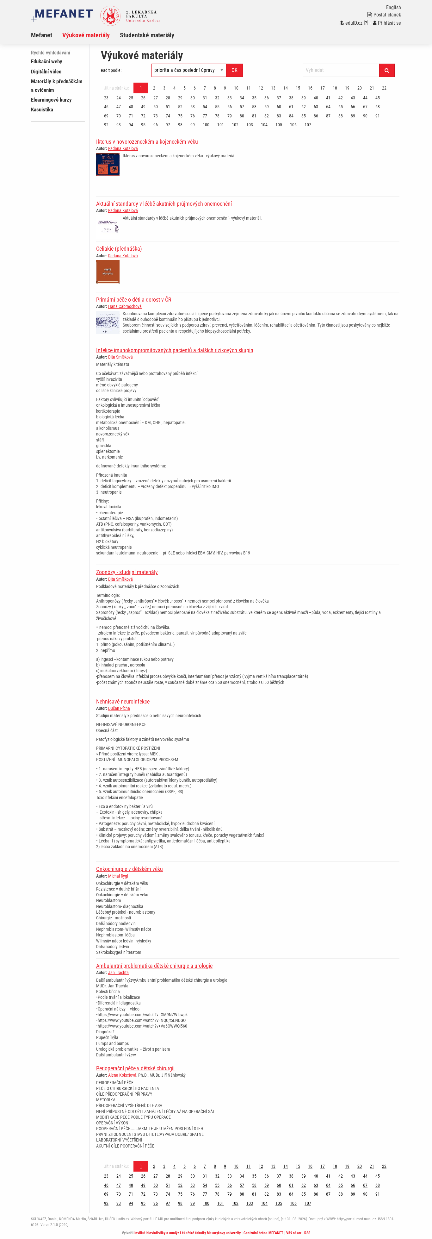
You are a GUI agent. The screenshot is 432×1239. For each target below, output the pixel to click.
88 (340, 115)
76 (192, 115)
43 (353, 97)
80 (242, 115)
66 (353, 106)
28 (168, 97)
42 (340, 97)
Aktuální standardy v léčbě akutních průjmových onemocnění (164, 203)
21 (372, 88)
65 (340, 106)
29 (180, 97)
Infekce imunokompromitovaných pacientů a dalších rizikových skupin (174, 350)
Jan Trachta (118, 972)
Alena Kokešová (122, 1075)
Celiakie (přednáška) (119, 248)
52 (180, 106)
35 (254, 97)
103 (249, 124)
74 (168, 115)
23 (106, 97)
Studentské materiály (147, 35)
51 (168, 106)
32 (217, 97)
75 (180, 115)
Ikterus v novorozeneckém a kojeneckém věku (147, 141)
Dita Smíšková (120, 357)
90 (365, 115)
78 (217, 115)
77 (205, 115)
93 (118, 124)
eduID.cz (353, 23)
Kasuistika (42, 109)
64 (328, 106)
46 (106, 106)
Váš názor (293, 1233)
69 (106, 115)
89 (353, 115)
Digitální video (46, 71)
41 (328, 97)
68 (377, 106)
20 (359, 88)
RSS (307, 1233)
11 (248, 88)
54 (205, 106)
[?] (366, 23)
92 (106, 124)
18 (335, 88)
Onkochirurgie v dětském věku (129, 869)
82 (266, 115)
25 (131, 97)
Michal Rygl (118, 876)
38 (291, 97)
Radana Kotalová (123, 148)
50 (155, 106)
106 (293, 124)
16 (310, 88)
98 (180, 124)
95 (143, 124)
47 (118, 106)
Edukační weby (46, 61)
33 (229, 97)
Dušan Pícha (119, 708)
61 (291, 106)
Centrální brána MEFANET (263, 1233)
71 (131, 115)
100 (206, 124)
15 (298, 88)
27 (155, 97)
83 (279, 115)
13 (273, 88)
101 (220, 124)
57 (242, 106)
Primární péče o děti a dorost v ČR (133, 299)
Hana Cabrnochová (125, 306)
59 (266, 106)
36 (266, 97)
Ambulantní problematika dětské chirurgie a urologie (154, 965)
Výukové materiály (86, 35)
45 (377, 97)
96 (155, 124)
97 (168, 124)
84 (291, 115)
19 (347, 88)
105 (278, 124)
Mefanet (41, 35)
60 (279, 106)
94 (131, 124)
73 (155, 115)
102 (235, 124)
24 (118, 97)
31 (205, 97)
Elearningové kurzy (51, 100)
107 (308, 124)
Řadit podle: (111, 70)
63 (316, 106)
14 (285, 88)
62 (303, 106)
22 (384, 88)
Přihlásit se (389, 23)
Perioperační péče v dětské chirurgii (135, 1068)
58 (254, 106)
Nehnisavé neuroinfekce (123, 701)
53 (192, 106)
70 (118, 115)
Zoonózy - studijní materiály (127, 572)
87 (328, 115)
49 (143, 106)
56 (229, 106)
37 (279, 97)
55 (217, 106)
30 (192, 97)
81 (254, 115)
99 (192, 124)
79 (229, 115)
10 (236, 88)
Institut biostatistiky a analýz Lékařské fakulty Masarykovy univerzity (187, 1233)
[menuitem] (46, 35)
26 (143, 97)
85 (303, 115)
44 (365, 97)
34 (242, 97)
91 (377, 115)
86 (316, 115)
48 (131, 106)
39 (303, 97)
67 (365, 106)
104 (264, 124)
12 (261, 88)
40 (316, 97)
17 (322, 88)
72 (143, 115)
